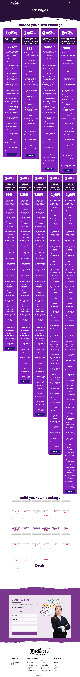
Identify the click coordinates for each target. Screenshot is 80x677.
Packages (40, 2)
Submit (24, 633)
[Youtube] (13, 664)
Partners (51, 2)
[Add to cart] (19, 505)
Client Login (62, 2)
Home (29, 2)
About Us (34, 2)
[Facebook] (11, 664)
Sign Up (11, 154)
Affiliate (56, 2)
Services (46, 2)
